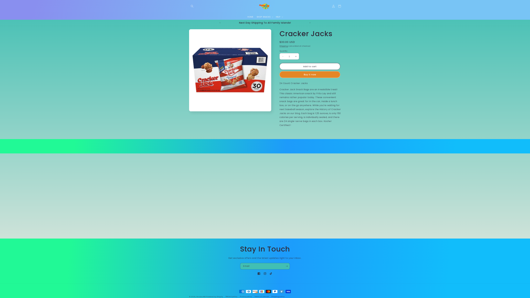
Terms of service (261, 296)
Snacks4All (201, 297)
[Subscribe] (287, 266)
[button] (192, 6)
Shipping (283, 46)
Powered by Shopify (214, 297)
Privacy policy (246, 296)
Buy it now (310, 74)
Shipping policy (278, 296)
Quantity (283, 51)
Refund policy (231, 296)
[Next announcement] (310, 23)
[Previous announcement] (220, 23)
